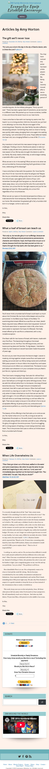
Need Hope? (19, 766)
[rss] (30, 756)
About (10, 764)
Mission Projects (18, 764)
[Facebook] (22, 756)
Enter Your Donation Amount (24, 672)
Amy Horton (26, 41)
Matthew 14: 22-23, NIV (10, 477)
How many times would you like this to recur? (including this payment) (24, 659)
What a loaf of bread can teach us (21, 228)
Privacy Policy (29, 766)
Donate (27, 764)
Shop (37, 764)
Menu (22, 16)
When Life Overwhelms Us (17, 455)
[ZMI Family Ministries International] (24, 2)
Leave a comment (38, 231)
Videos (32, 764)
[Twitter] (19, 756)
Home (5, 764)
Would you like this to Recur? (24, 666)
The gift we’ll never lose (16, 38)
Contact (43, 764)
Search (8, 696)
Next (12, 623)
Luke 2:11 (18, 49)
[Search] (42, 702)
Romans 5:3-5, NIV (8, 248)
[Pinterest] (26, 756)
